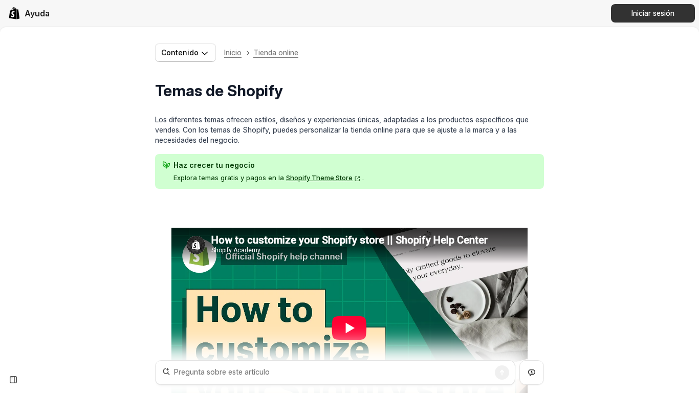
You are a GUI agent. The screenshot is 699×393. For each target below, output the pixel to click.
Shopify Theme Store (319, 177)
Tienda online (275, 52)
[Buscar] (502, 372)
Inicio (233, 52)
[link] (29, 13)
